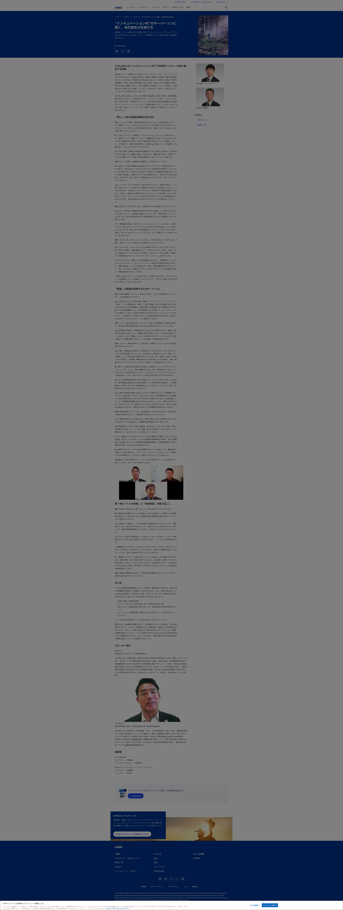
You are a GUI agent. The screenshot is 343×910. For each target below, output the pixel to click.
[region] (171, 905)
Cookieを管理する (254, 905)
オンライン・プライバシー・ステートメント (117, 908)
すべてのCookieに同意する (270, 905)
